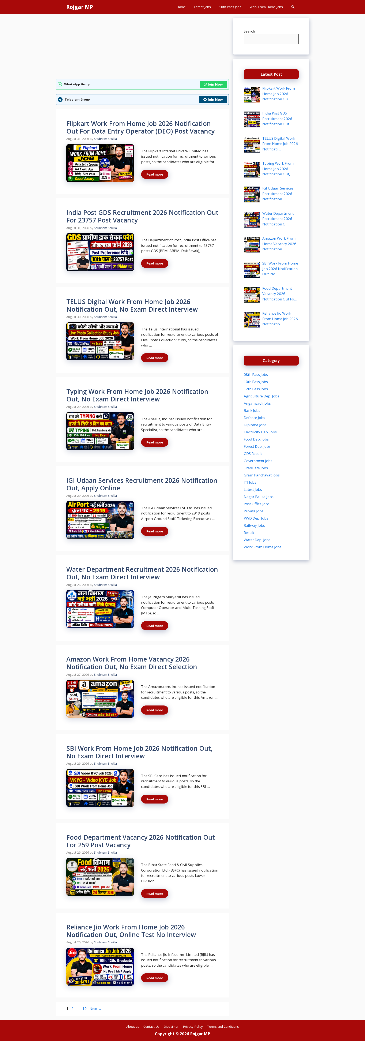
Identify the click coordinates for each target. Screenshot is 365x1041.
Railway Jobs (254, 525)
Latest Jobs (202, 7)
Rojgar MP (79, 6)
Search (249, 31)
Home (181, 7)
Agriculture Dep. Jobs (261, 396)
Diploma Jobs (255, 424)
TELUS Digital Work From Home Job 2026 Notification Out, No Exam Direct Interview (132, 305)
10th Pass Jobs (230, 7)
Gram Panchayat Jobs (262, 475)
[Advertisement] (142, 47)
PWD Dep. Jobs (256, 518)
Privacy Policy (193, 1026)
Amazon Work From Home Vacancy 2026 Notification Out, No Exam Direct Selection (131, 663)
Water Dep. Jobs (257, 539)
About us (132, 1026)
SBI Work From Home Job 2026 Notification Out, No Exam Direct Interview (139, 752)
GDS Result (253, 453)
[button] (293, 7)
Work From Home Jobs (266, 7)
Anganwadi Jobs (257, 403)
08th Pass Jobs (256, 374)
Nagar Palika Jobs (259, 496)
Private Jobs (253, 511)
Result (249, 532)
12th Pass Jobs (256, 388)
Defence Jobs (254, 417)
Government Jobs (258, 460)
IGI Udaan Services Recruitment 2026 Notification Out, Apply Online (141, 484)
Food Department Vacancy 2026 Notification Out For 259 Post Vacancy (140, 841)
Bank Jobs (252, 410)
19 (85, 1008)
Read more (154, 174)
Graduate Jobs (256, 467)
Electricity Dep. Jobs (260, 432)
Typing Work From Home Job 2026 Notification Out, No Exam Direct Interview (137, 395)
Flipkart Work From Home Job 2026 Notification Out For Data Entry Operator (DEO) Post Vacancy (140, 127)
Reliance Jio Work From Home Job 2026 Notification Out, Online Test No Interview (131, 931)
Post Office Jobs (257, 503)
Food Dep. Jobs (256, 439)
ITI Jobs (250, 482)
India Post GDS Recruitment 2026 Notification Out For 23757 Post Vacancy (142, 216)
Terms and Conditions (223, 1026)
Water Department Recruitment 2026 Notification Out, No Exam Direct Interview (142, 573)
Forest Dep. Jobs (257, 446)
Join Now (215, 84)
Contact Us (151, 1026)
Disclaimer (171, 1026)
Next (96, 1008)
